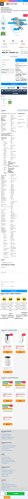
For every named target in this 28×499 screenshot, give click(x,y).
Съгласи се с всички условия (20, 60)
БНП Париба (19, 74)
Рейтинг (2, 284)
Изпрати (14, 84)
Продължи (13, 291)
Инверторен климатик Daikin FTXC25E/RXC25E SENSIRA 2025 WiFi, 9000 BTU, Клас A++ (8, 392)
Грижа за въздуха (5, 7)
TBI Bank (24, 74)
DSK (21, 75)
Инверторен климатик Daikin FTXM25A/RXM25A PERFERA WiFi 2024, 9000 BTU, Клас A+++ (21, 392)
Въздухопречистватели (6, 9)
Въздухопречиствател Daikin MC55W (9, 100)
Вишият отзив (3, 272)
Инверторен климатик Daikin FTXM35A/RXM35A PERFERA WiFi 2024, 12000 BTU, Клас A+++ (8, 416)
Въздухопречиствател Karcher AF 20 (8, 367)
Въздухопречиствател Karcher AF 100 (4, 100)
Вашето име (3, 267)
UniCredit (17, 75)
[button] (3, 15)
